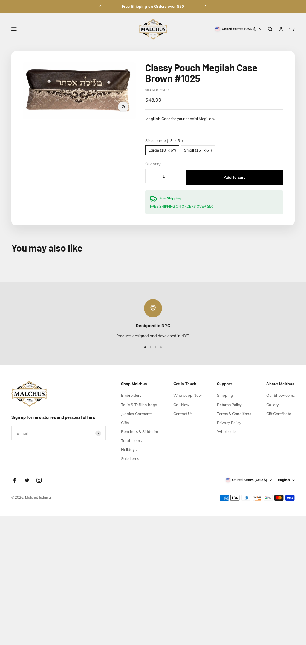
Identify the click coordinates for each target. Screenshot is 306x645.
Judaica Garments (136, 413)
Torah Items (131, 440)
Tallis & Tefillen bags (139, 404)
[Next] (206, 6)
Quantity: (153, 163)
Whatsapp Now (187, 395)
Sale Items (130, 458)
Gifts (125, 422)
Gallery (272, 404)
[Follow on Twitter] (27, 480)
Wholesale (226, 431)
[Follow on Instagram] (39, 480)
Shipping (225, 395)
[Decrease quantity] (152, 176)
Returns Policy (229, 404)
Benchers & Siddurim (139, 431)
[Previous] (100, 6)
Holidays (129, 449)
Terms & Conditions (234, 413)
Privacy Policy (229, 422)
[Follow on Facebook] (14, 480)
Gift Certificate (278, 413)
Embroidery (131, 395)
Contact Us (182, 413)
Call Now (181, 404)
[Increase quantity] (175, 176)
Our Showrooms (280, 395)
